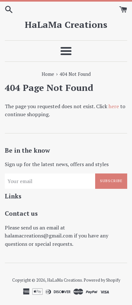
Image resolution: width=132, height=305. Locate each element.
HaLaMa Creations (66, 24)
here (114, 106)
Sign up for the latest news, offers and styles (57, 164)
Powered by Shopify (102, 280)
